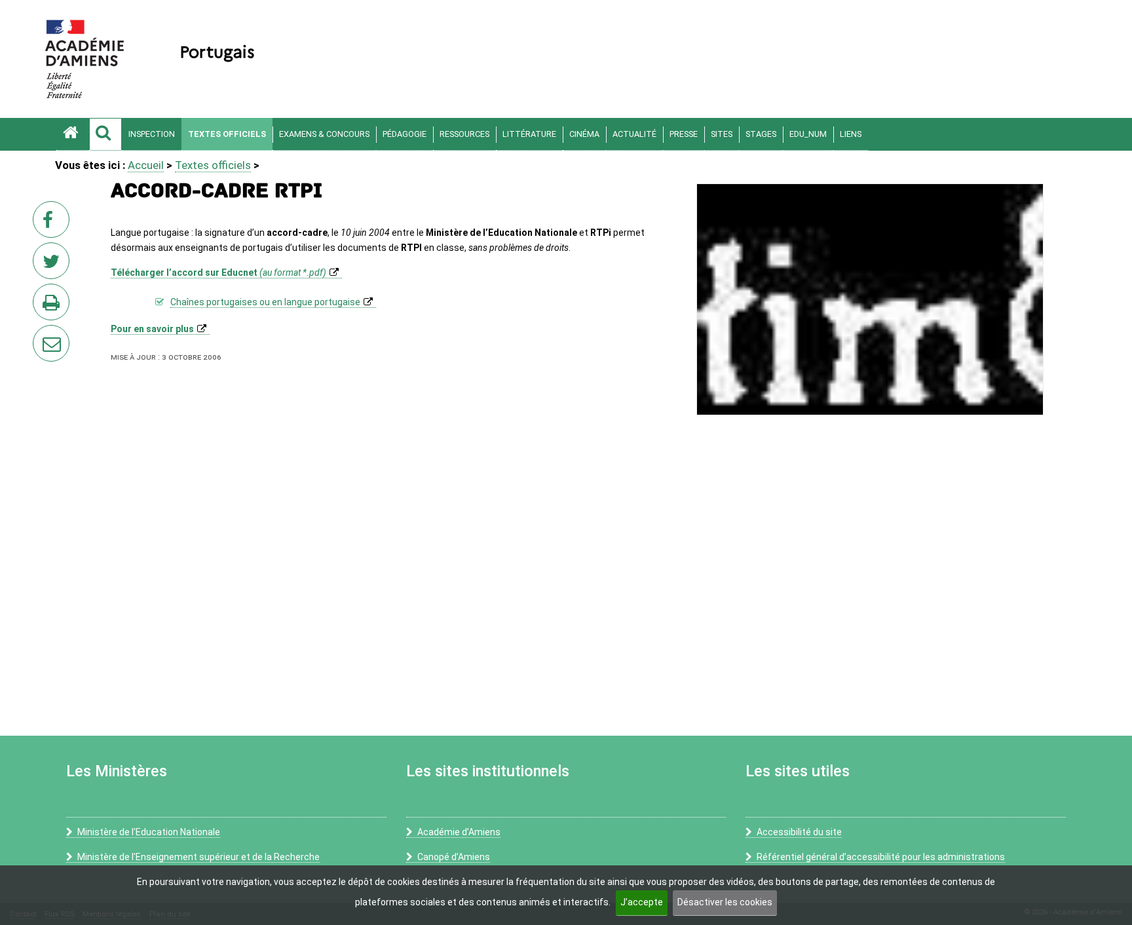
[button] (105, 134)
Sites (721, 134)
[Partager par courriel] (42, 335)
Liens (850, 134)
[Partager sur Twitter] (53, 264)
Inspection (151, 134)
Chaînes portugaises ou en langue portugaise (265, 302)
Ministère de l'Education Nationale (148, 832)
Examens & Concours (324, 134)
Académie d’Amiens (458, 832)
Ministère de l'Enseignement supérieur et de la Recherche (198, 857)
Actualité (634, 134)
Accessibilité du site (799, 832)
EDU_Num (808, 134)
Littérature (529, 134)
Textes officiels (227, 134)
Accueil (146, 165)
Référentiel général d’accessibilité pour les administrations (881, 857)
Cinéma (584, 134)
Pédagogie (404, 134)
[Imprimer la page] (53, 306)
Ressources (464, 134)
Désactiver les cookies (724, 902)
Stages (760, 134)
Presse (684, 134)
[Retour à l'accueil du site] (72, 134)
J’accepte (641, 902)
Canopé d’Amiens (453, 857)
